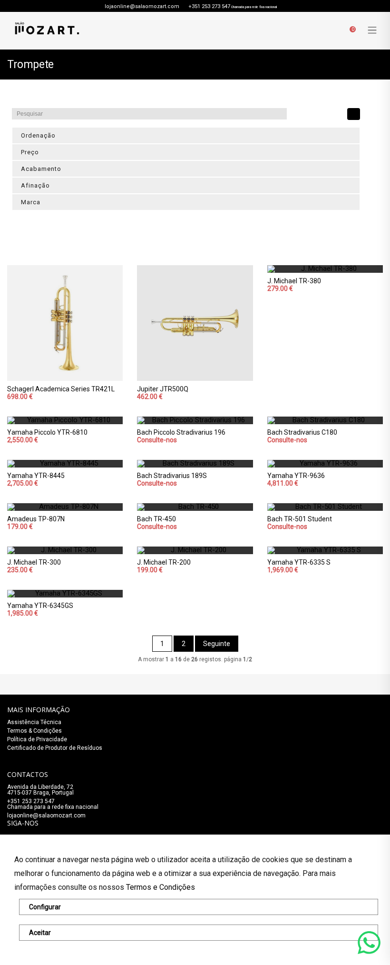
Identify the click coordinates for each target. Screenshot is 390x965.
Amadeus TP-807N (36, 519)
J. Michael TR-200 (164, 562)
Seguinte (216, 643)
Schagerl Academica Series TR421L (61, 389)
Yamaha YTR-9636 (296, 475)
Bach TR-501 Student (299, 519)
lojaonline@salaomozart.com (142, 6)
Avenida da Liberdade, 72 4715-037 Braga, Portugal (40, 790)
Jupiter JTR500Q (162, 389)
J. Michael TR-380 (294, 281)
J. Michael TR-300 (34, 562)
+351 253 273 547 (209, 6)
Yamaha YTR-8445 (36, 475)
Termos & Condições (34, 730)
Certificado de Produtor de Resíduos (54, 748)
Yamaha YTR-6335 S (299, 562)
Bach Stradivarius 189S (172, 475)
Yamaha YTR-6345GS (40, 605)
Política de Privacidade (37, 739)
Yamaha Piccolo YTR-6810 (47, 432)
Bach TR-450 (156, 519)
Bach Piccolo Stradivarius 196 (181, 432)
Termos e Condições (160, 887)
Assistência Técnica (34, 722)
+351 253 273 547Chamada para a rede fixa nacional (52, 804)
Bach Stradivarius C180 (302, 432)
